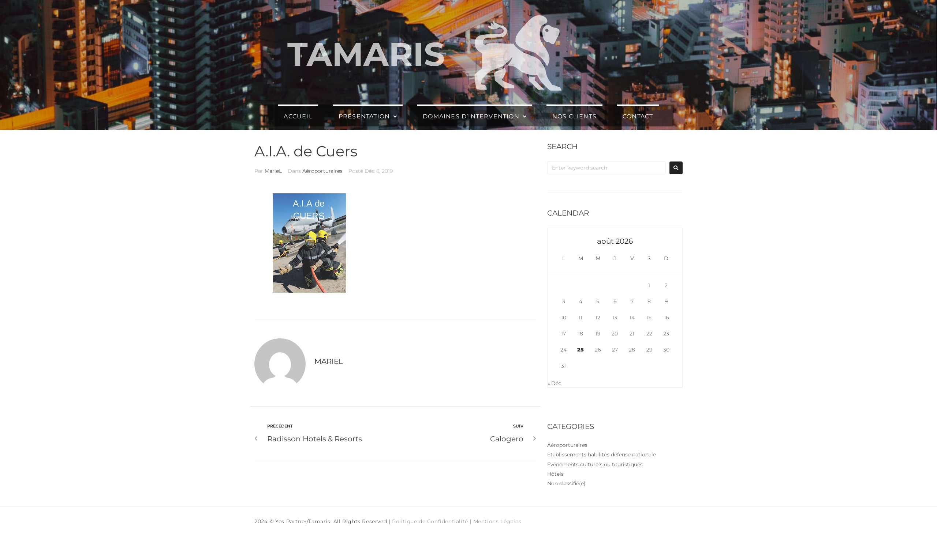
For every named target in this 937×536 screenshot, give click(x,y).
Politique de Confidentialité (430, 521)
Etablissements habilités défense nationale (601, 454)
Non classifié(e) (566, 483)
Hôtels (555, 474)
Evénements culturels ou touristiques (595, 464)
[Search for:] (606, 167)
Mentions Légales (497, 521)
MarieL (273, 171)
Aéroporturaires (322, 171)
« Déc (554, 383)
